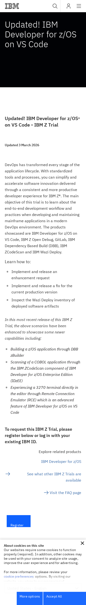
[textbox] (43, 274)
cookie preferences (19, 576)
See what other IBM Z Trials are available (54, 477)
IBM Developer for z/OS (61, 461)
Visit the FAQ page (65, 492)
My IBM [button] (68, 8)
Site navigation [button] (79, 8)
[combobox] (54, 6)
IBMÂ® (12, 6)
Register (17, 523)
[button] (82, 543)
